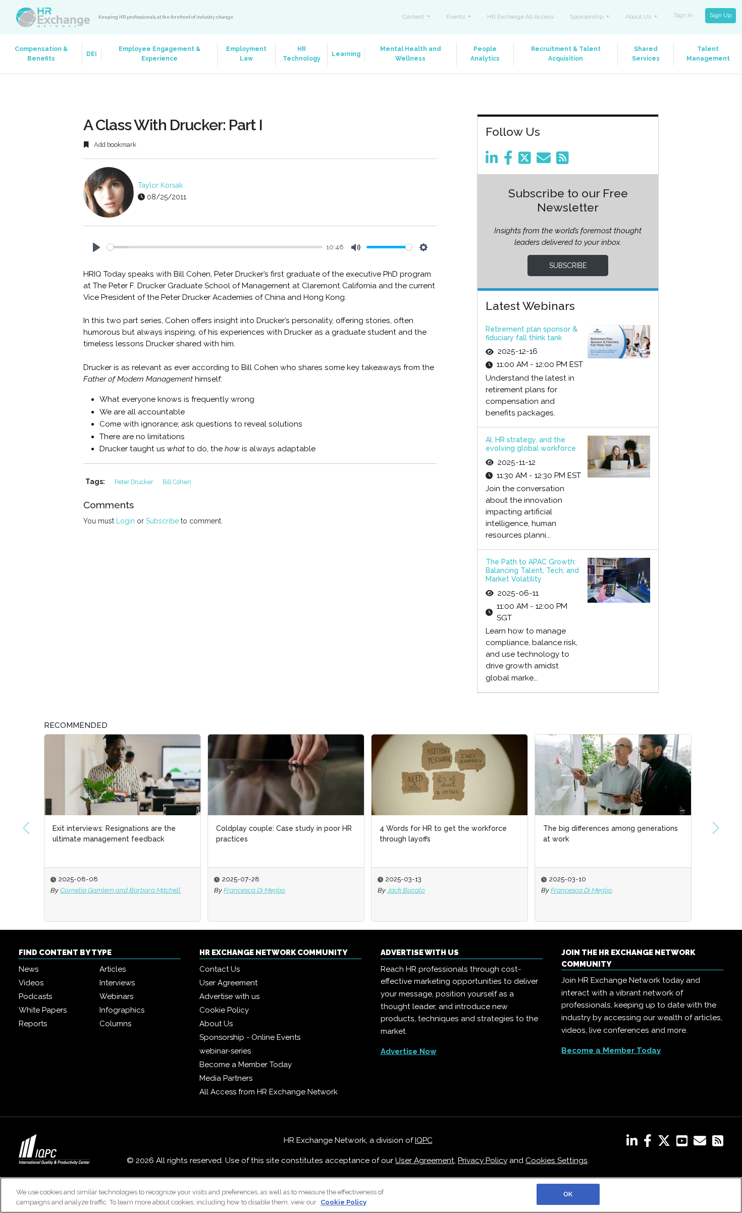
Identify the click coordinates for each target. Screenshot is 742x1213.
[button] (26, 828)
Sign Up (720, 15)
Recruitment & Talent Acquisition (566, 53)
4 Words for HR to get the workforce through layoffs (443, 833)
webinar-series (225, 1051)
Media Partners (225, 1078)
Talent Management (708, 53)
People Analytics (485, 53)
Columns (115, 1023)
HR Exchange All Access (520, 16)
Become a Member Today (245, 1064)
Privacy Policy (482, 1160)
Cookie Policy (224, 1010)
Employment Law (246, 53)
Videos (31, 982)
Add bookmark (114, 144)
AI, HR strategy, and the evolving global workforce (531, 444)
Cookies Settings (556, 1160)
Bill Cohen (177, 482)
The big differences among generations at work (610, 833)
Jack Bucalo (406, 890)
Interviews (117, 982)
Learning (346, 54)
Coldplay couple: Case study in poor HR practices (284, 833)
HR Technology (302, 53)
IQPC (424, 1140)
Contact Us (219, 969)
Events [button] (456, 16)
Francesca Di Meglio (254, 890)
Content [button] (414, 16)
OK (567, 1194)
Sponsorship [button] (587, 16)
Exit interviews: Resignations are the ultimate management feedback (114, 833)
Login (125, 521)
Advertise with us (229, 996)
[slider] (215, 247)
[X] (666, 1143)
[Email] (545, 160)
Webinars (116, 996)
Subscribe (162, 521)
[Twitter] (526, 160)
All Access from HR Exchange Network (268, 1091)
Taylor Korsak (160, 185)
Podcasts (35, 996)
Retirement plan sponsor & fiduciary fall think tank (531, 333)
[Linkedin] (494, 160)
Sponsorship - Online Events (249, 1037)
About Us (216, 1023)
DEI (91, 54)
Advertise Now (409, 1051)
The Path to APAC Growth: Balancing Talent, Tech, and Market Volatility (532, 570)
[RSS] (717, 1143)
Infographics (121, 1010)
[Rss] (564, 160)
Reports (33, 1023)
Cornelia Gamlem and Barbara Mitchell (120, 890)
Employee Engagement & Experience (159, 53)
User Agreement (228, 982)
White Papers (43, 1010)
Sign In (683, 15)
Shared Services (646, 53)
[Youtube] (684, 1143)
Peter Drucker (134, 482)
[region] (371, 1195)
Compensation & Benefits (41, 53)
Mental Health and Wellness (410, 53)
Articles (112, 969)
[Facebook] (510, 160)
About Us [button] (639, 16)
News (28, 969)
